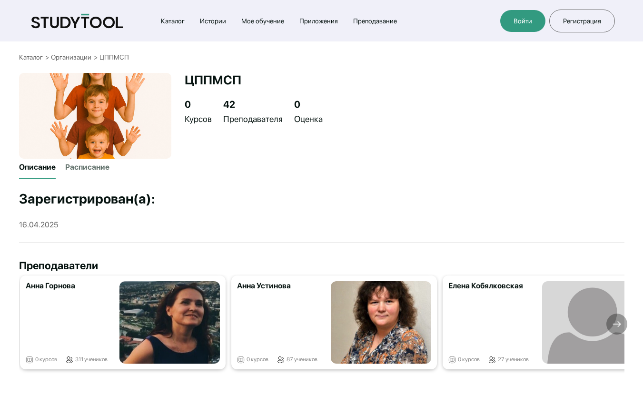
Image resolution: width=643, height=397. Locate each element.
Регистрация (582, 21)
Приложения (318, 21)
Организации (71, 57)
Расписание (87, 167)
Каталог (173, 21)
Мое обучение (262, 21)
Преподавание (375, 21)
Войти (523, 21)
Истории (213, 21)
